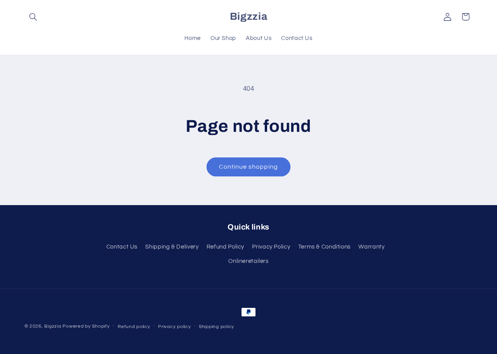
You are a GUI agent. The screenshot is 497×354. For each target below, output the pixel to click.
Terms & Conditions (324, 247)
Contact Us (121, 247)
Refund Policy (225, 247)
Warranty (371, 247)
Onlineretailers (248, 261)
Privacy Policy (271, 247)
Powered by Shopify (86, 326)
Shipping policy (216, 327)
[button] (33, 17)
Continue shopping (248, 167)
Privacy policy (174, 327)
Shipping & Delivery (171, 247)
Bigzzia (52, 326)
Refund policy (134, 327)
